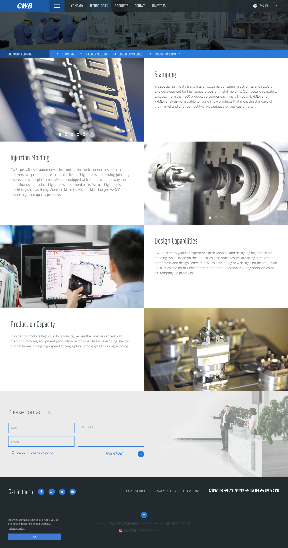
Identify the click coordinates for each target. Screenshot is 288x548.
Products (121, 5)
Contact (140, 5)
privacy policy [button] (16, 528)
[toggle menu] (57, 6)
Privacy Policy (164, 491)
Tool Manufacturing (19, 54)
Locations (191, 491)
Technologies (99, 5)
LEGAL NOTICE (135, 491)
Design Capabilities (130, 54)
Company (77, 5)
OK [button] (34, 536)
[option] (72, 100)
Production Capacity (167, 54)
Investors (159, 5)
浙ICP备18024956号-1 (179, 523)
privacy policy (43, 452)
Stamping (68, 54)
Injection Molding (96, 54)
